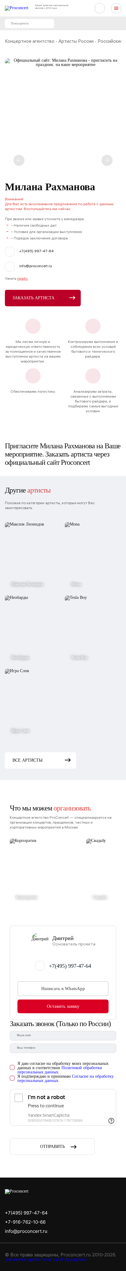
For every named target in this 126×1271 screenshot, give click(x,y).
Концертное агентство (29, 41)
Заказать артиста (33, 298)
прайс (22, 279)
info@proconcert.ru (26, 1231)
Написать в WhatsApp (63, 988)
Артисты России (76, 41)
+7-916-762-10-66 (25, 1222)
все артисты (28, 760)
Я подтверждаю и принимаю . (65, 1078)
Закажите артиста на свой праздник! (46, 1259)
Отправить (52, 1146)
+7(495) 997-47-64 (70, 966)
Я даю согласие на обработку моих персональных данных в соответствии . (63, 1068)
